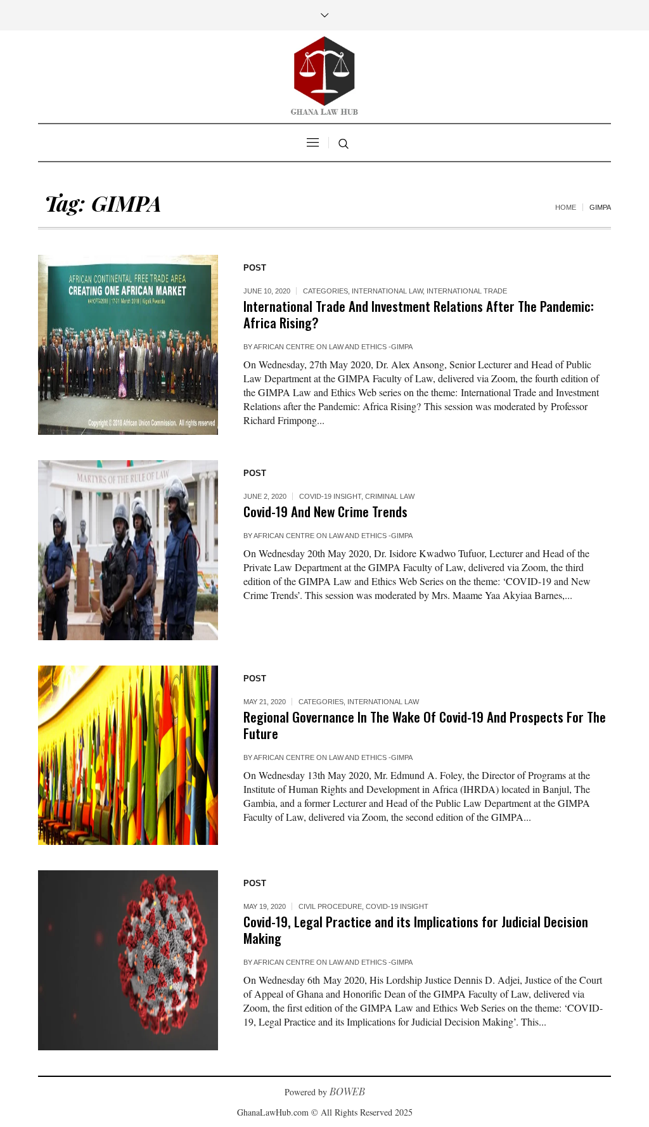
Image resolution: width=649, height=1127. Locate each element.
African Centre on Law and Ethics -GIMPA (333, 347)
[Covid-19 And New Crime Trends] (128, 550)
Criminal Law (389, 496)
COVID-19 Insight (330, 496)
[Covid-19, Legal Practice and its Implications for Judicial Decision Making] (128, 960)
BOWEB (347, 1091)
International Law (387, 291)
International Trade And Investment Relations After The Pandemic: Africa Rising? (418, 314)
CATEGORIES (325, 291)
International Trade (467, 291)
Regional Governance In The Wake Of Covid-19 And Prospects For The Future (424, 725)
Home (565, 207)
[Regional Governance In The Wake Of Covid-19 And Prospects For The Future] (128, 756)
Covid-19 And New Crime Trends (325, 511)
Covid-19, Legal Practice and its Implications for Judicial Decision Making (415, 929)
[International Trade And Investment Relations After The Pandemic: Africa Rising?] (128, 345)
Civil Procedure (330, 906)
